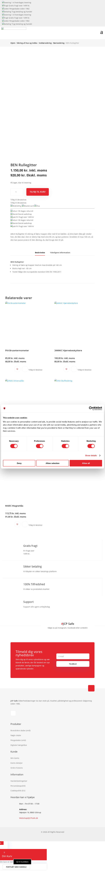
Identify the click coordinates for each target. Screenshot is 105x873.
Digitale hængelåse (18, 745)
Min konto (14, 758)
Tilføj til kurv (37, 191)
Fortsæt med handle (16, 867)
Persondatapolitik (17, 786)
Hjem (12, 43)
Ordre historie (16, 768)
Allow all (86, 463)
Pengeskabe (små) (18, 740)
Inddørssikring (45, 43)
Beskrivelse (40, 252)
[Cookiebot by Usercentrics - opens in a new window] (91, 408)
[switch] (39, 446)
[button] (18, 199)
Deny (19, 463)
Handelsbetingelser (18, 781)
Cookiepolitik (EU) (17, 790)
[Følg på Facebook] (13, 713)
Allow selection (52, 463)
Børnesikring (58, 43)
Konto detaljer (16, 763)
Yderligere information (60, 252)
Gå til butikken (22, 862)
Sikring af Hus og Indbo (27, 43)
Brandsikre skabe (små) (20, 730)
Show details (91, 455)
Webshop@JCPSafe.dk (28, 818)
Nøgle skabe (15, 735)
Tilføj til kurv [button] (25, 369)
